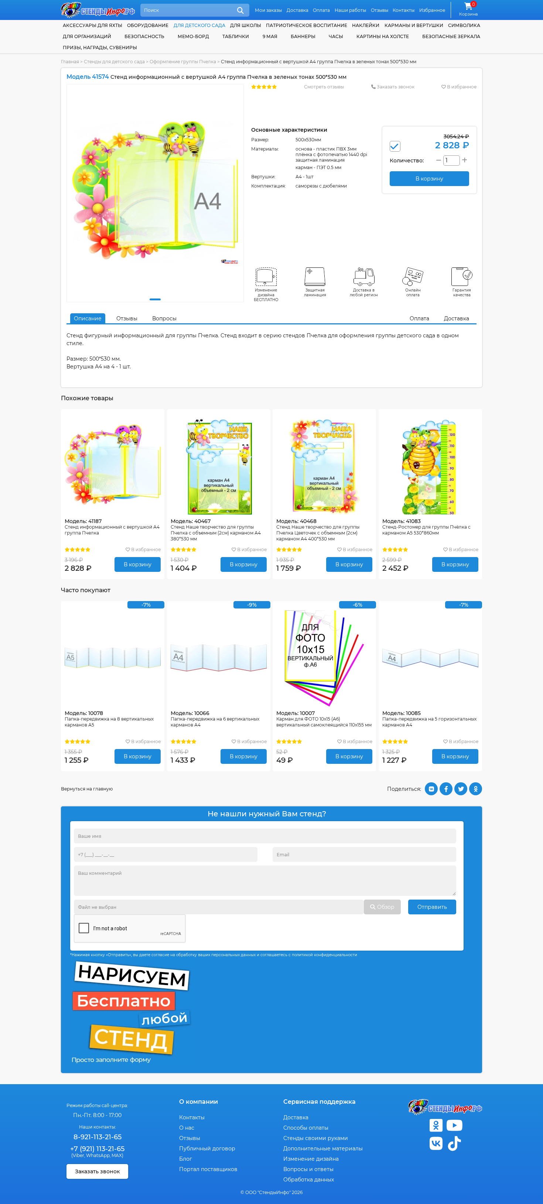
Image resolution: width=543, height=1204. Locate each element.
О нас (186, 1127)
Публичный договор (207, 1148)
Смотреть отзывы (324, 87)
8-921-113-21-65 (98, 1137)
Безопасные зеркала (451, 36)
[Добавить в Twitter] (460, 788)
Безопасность (144, 36)
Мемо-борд (193, 36)
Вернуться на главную (87, 789)
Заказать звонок (395, 87)
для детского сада (199, 25)
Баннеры (303, 36)
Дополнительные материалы (323, 1148)
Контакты (403, 10)
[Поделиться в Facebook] (446, 788)
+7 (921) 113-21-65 (97, 1149)
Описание (88, 318)
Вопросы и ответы (308, 1169)
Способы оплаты (305, 1127)
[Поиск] (240, 11)
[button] (155, 299)
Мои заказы (268, 10)
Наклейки (365, 25)
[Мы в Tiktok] (454, 1143)
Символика (464, 25)
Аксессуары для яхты (92, 25)
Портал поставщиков (208, 1169)
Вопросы (164, 318)
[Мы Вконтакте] (436, 1143)
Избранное (432, 10)
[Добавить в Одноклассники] (475, 788)
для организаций (87, 36)
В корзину (137, 564)
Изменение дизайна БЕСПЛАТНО (266, 295)
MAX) (117, 1155)
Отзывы (379, 10)
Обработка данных (308, 1179)
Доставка (297, 10)
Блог (185, 1159)
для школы (245, 25)
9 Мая (270, 36)
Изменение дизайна (311, 1159)
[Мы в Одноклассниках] (436, 1125)
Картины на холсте (382, 36)
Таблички (235, 36)
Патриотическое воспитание (306, 25)
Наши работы (350, 10)
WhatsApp (98, 1155)
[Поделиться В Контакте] (431, 788)
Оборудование (147, 25)
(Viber (77, 1155)
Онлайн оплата (413, 292)
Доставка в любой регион (364, 292)
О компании (198, 1101)
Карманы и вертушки (414, 25)
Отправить (432, 907)
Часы (336, 36)
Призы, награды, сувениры (100, 47)
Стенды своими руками (315, 1138)
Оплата (321, 10)
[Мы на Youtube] (454, 1125)
